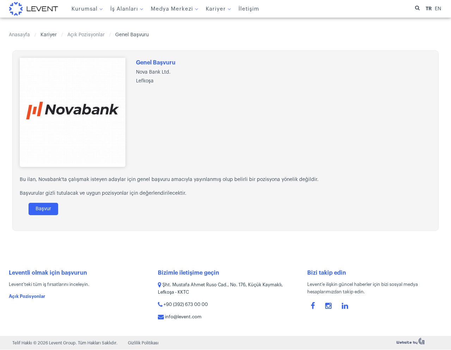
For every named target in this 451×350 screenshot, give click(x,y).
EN (438, 8)
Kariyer (216, 9)
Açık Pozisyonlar (86, 34)
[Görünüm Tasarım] (410, 343)
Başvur (43, 208)
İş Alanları (124, 9)
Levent (33, 9)
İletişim (249, 9)
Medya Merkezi (172, 9)
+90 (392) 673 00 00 (185, 304)
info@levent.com (183, 316)
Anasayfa (19, 34)
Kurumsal (85, 9)
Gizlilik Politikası (143, 343)
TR (429, 8)
